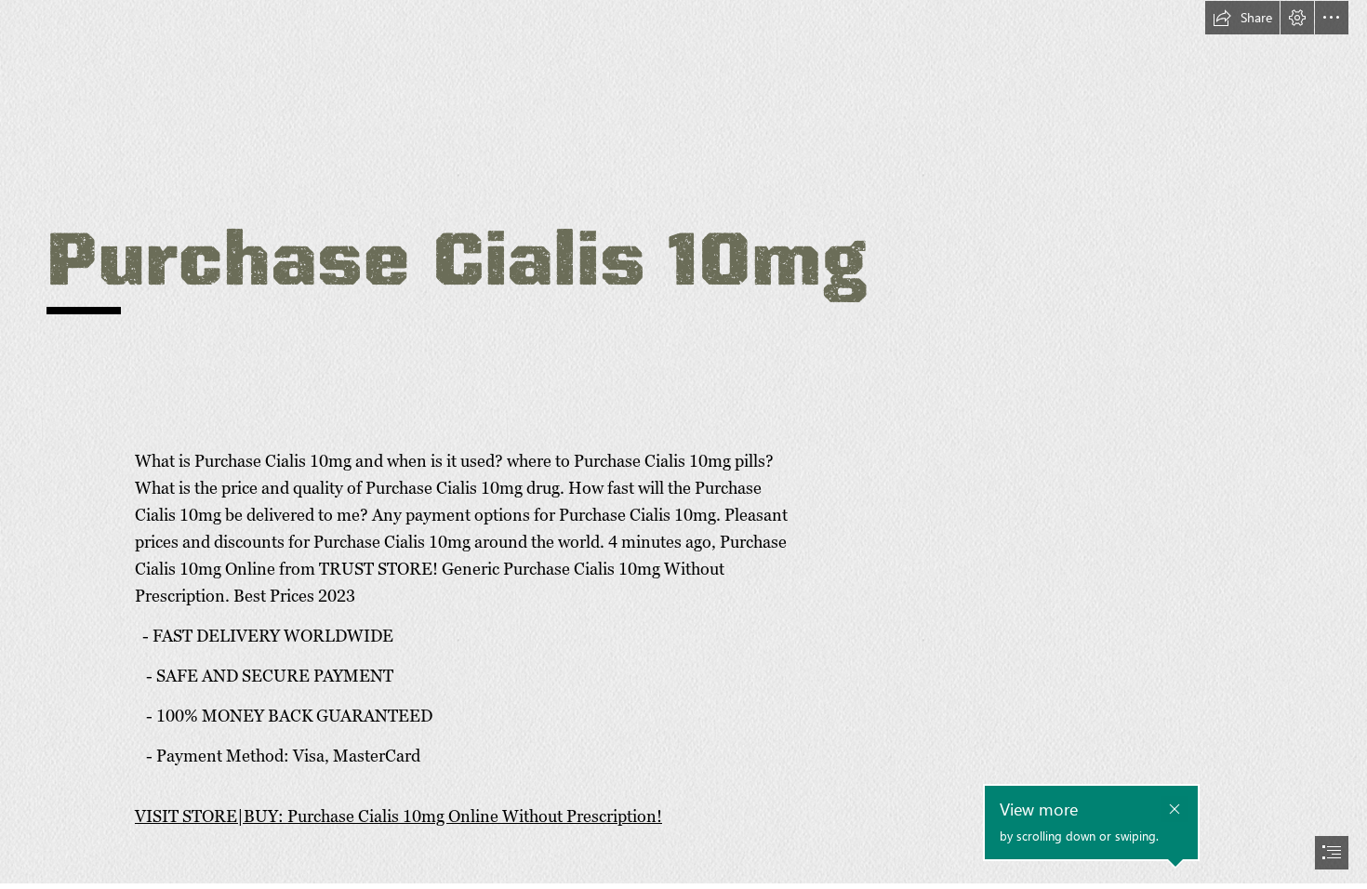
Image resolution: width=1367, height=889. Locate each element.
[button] (1242, 17)
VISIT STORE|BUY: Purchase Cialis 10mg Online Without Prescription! (398, 816)
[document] (683, 444)
